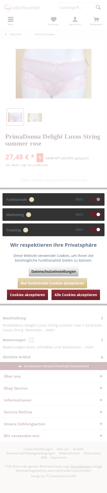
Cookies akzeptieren (27, 294)
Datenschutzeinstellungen (53, 271)
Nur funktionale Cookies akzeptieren (52, 282)
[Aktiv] (95, 199)
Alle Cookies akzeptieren (75, 294)
